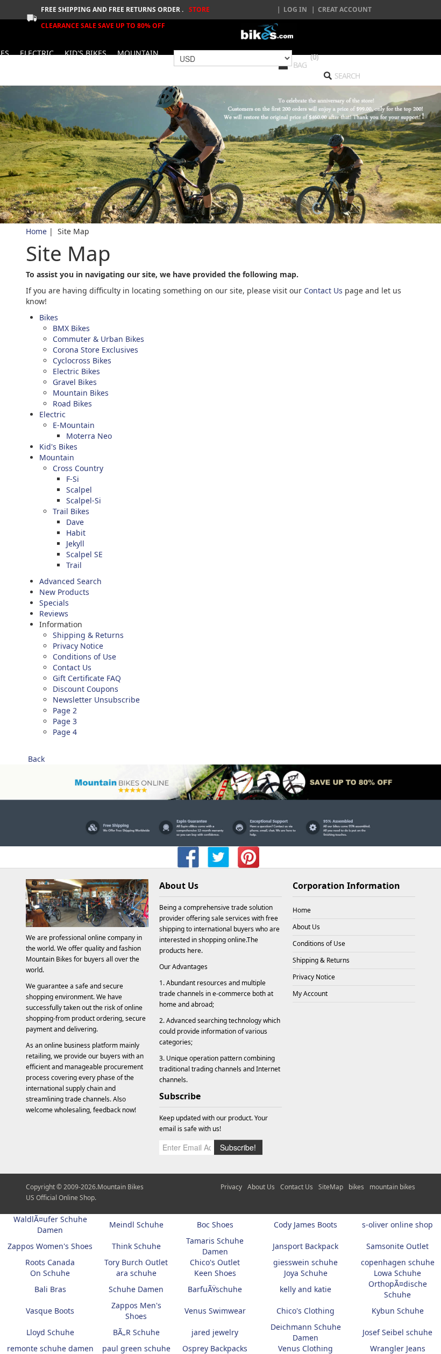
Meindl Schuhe (136, 1224)
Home (36, 231)
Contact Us (324, 290)
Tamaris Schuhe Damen (215, 1246)
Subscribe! (238, 1147)
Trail (74, 565)
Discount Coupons (85, 689)
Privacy (231, 1186)
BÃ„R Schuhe (136, 1332)
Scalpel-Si (83, 500)
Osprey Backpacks (214, 1348)
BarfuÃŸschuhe (215, 1289)
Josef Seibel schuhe (397, 1332)
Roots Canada (50, 1262)
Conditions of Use (84, 656)
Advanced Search (70, 581)
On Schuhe (50, 1273)
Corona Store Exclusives (95, 350)
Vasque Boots (50, 1311)
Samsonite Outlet (397, 1246)
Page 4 (65, 732)
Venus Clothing (305, 1348)
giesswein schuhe (305, 1262)
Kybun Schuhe (398, 1311)
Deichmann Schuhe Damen (306, 1332)
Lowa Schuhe (397, 1273)
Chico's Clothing (305, 1311)
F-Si (72, 479)
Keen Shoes (215, 1273)
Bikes (48, 317)
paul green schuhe (136, 1348)
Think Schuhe (136, 1246)
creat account (345, 9)
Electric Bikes (76, 371)
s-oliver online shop (397, 1224)
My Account (310, 993)
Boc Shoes (215, 1224)
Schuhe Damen (136, 1289)
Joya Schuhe (306, 1273)
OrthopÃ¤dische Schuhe (397, 1289)
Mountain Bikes (81, 393)
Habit (76, 533)
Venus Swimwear (215, 1311)
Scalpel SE (84, 554)
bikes (356, 1186)
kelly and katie (305, 1289)
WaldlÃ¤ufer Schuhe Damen (50, 1224)
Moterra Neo (89, 436)
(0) (314, 57)
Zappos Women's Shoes (50, 1246)
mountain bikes (392, 1186)
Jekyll (75, 543)
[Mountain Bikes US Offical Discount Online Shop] (269, 31)
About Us (306, 926)
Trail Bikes (71, 511)
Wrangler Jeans (397, 1348)
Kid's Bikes (58, 446)
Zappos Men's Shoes (136, 1310)
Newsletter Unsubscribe (96, 699)
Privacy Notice (78, 646)
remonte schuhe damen (50, 1348)
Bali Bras (50, 1289)
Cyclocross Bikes (82, 360)
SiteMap (330, 1186)
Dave (75, 522)
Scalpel (79, 490)
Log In (295, 9)
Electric (52, 414)
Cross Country (78, 468)
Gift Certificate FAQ (87, 678)
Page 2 (65, 710)
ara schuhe (136, 1273)
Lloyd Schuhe (50, 1332)
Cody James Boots (305, 1224)
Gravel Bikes (75, 382)
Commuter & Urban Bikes (98, 339)
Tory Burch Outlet (136, 1262)
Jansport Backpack (305, 1246)
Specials (54, 603)
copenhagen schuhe (398, 1262)
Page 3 (65, 721)
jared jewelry (214, 1332)
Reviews (53, 613)
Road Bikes (72, 403)
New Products (64, 592)
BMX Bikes (71, 328)
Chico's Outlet (215, 1262)
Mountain (56, 457)
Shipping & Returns (88, 635)
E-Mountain (74, 425)
